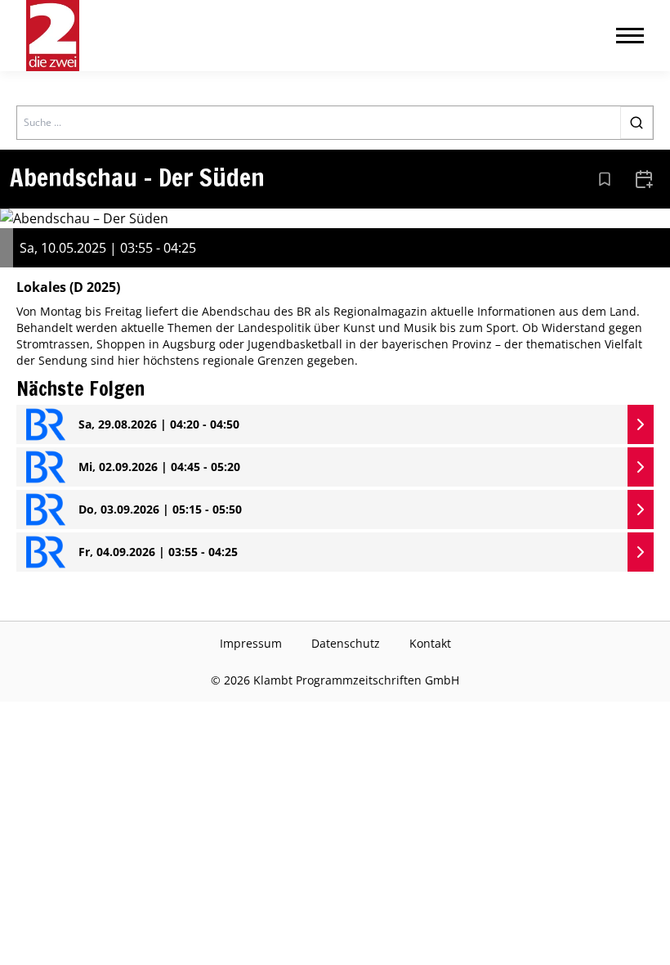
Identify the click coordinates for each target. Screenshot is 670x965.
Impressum (251, 643)
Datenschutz (345, 643)
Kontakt (430, 643)
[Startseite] (52, 35)
